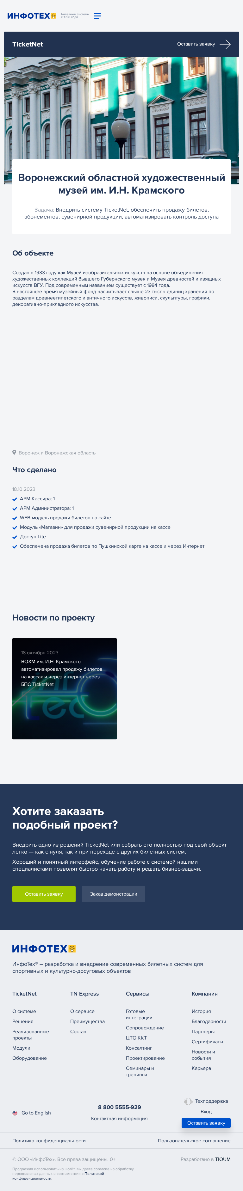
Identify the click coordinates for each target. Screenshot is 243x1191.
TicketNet (27, 44)
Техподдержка (211, 1101)
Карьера (201, 1068)
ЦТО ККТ (136, 1038)
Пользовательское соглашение (194, 1141)
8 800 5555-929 (119, 1107)
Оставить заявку (196, 44)
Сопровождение (145, 1028)
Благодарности (209, 1021)
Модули (21, 1048)
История (201, 1011)
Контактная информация (119, 1118)
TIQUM (223, 1159)
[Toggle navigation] (97, 16)
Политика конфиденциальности (49, 1141)
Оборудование (29, 1058)
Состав (78, 1031)
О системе (24, 1011)
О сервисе (82, 1011)
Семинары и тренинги (140, 1071)
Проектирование (145, 1058)
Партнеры (203, 1031)
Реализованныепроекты (30, 1034)
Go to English (36, 1113)
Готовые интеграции (139, 1014)
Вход (206, 1111)
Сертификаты (207, 1042)
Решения (23, 1021)
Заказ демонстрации (113, 894)
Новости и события (203, 1055)
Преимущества (87, 1021)
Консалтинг (139, 1048)
